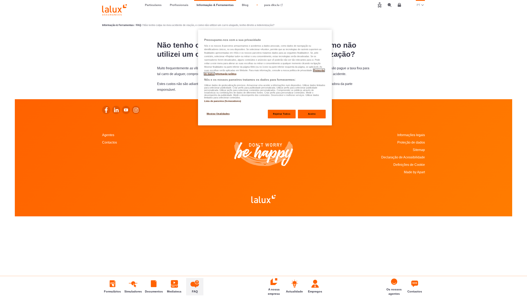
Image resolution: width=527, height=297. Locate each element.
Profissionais (179, 5)
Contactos (109, 142)
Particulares (153, 5)
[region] (265, 77)
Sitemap (419, 150)
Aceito (312, 114)
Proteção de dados (411, 142)
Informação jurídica (225, 74)
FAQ (138, 25)
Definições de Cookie (409, 164)
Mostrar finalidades (218, 113)
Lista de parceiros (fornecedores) (222, 101)
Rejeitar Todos (281, 114)
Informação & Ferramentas (215, 5)
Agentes (108, 135)
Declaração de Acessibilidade (403, 157)
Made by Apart (414, 172)
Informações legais (411, 135)
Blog (245, 5)
